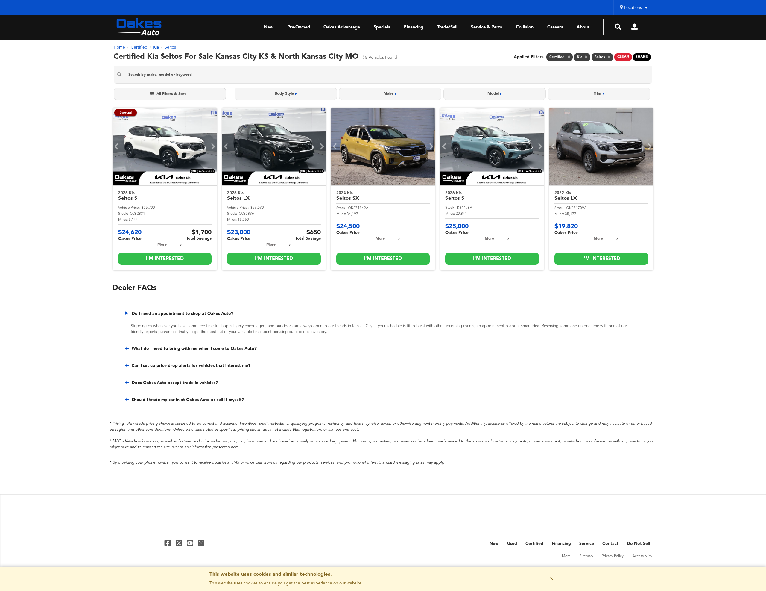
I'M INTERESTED (165, 258)
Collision (525, 27)
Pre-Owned (298, 27)
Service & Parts (486, 27)
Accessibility (642, 556)
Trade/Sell (447, 27)
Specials (382, 27)
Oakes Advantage (341, 27)
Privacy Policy (613, 556)
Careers (555, 27)
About (583, 27)
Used (512, 544)
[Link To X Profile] (179, 542)
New (268, 27)
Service (586, 544)
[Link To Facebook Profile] (168, 542)
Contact (610, 544)
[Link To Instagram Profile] (201, 542)
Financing (413, 27)
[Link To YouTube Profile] (190, 542)
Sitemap (586, 556)
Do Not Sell (638, 544)
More (162, 245)
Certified (534, 544)
